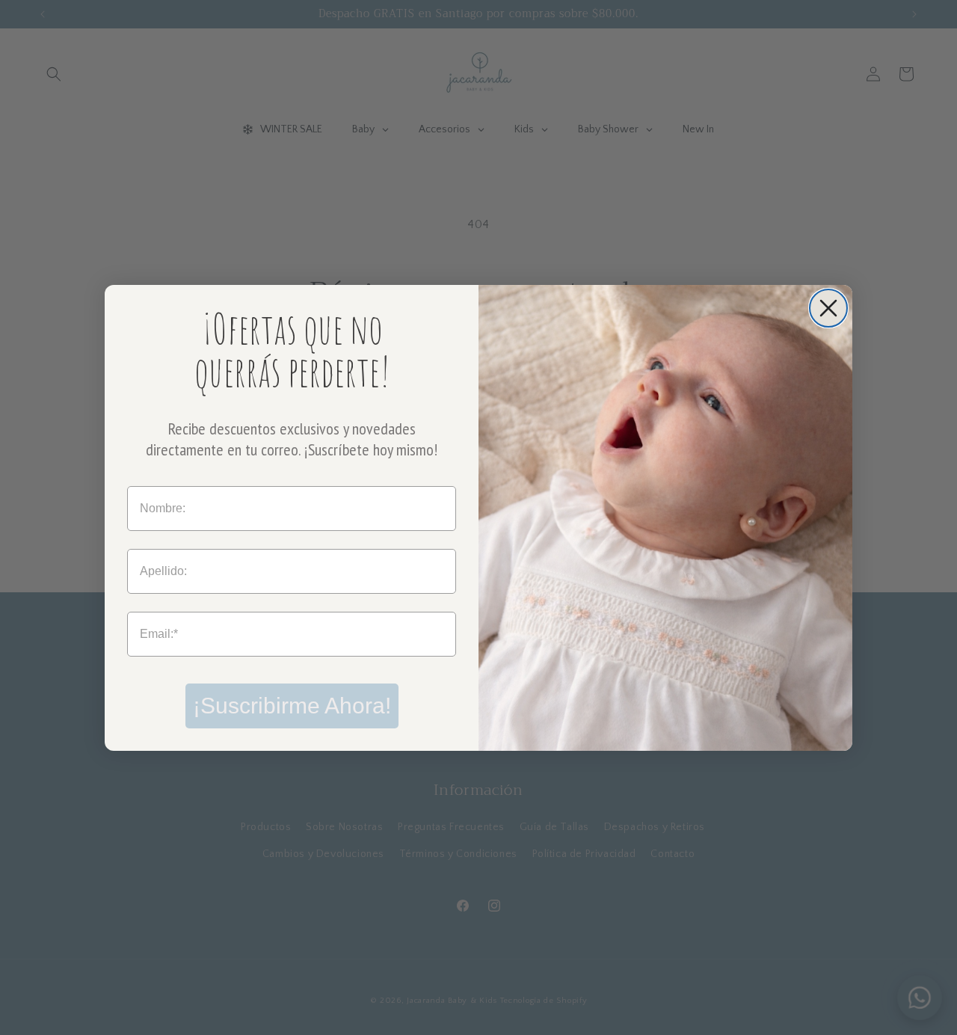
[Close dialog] (828, 308)
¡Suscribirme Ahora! (292, 705)
